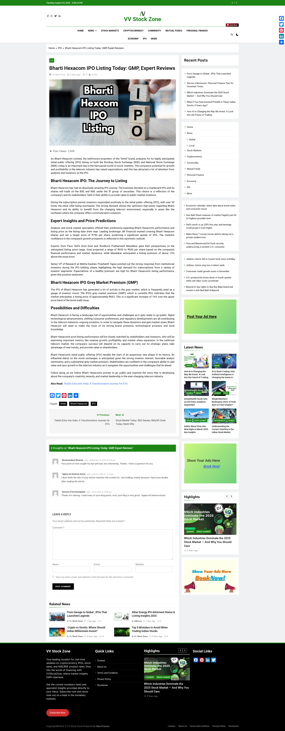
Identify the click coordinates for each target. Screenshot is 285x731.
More (154, 38)
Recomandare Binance (72, 460)
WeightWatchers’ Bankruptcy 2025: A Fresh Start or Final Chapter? (224, 402)
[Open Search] (232, 34)
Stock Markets (110, 30)
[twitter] (55, 16)
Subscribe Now (57, 712)
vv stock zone (58, 74)
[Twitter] (281, 24)
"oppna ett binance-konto (74, 474)
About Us (101, 666)
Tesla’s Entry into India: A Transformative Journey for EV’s (96, 383)
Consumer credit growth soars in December (207, 271)
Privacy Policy (104, 679)
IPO (145, 38)
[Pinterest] (281, 30)
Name (55, 564)
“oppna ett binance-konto (153, 495)
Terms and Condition (107, 673)
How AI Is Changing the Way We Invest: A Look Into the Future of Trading (196, 374)
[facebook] (48, 16)
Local (191, 145)
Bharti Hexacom (79, 403)
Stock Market (200, 420)
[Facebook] (281, 18)
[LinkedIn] (281, 36)
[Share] (281, 42)
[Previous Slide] (232, 2)
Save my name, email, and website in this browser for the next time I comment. (95, 577)
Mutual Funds (174, 30)
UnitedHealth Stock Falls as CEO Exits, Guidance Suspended (195, 402)
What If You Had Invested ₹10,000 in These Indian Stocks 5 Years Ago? (189, 3)
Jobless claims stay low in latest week (205, 265)
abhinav (138, 620)
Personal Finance (197, 30)
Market (217, 393)
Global (192, 139)
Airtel (63, 403)
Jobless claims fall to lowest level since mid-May (210, 259)
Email (97, 564)
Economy (133, 38)
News (91, 30)
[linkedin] (59, 16)
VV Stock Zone (142, 19)
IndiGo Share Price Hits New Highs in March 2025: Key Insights (196, 429)
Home (80, 30)
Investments (219, 420)
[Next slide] (237, 2)
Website (139, 564)
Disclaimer (102, 685)
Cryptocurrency (133, 30)
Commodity (154, 30)
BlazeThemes (102, 726)
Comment (58, 527)
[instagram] (51, 16)
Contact (101, 660)
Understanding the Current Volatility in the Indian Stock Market (223, 429)
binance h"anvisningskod (73, 492)
